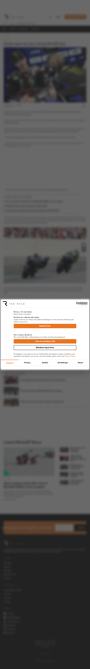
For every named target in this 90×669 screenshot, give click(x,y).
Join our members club (45, 341)
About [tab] (80, 363)
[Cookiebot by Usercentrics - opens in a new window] (77, 303)
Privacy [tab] (27, 363)
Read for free (45, 326)
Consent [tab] (9, 363)
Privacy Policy (70, 356)
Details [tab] (45, 363)
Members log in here (45, 347)
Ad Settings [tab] (63, 363)
